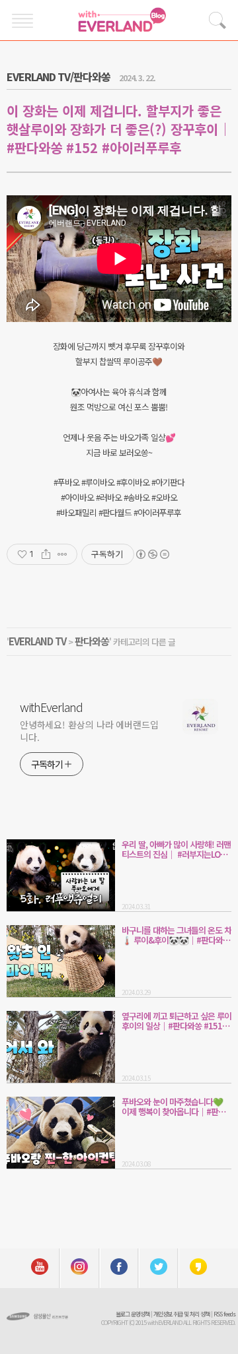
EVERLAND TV (37, 641)
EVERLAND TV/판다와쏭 (58, 76)
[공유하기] (46, 554)
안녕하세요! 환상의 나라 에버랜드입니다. (89, 731)
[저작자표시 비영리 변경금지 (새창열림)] (152, 554)
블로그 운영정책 (132, 1314)
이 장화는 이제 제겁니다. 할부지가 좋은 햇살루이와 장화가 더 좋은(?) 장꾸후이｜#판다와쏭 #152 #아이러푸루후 (119, 129)
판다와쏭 (92, 641)
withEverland (51, 707)
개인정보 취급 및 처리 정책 (181, 1314)
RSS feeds (224, 1314)
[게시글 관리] (62, 554)
